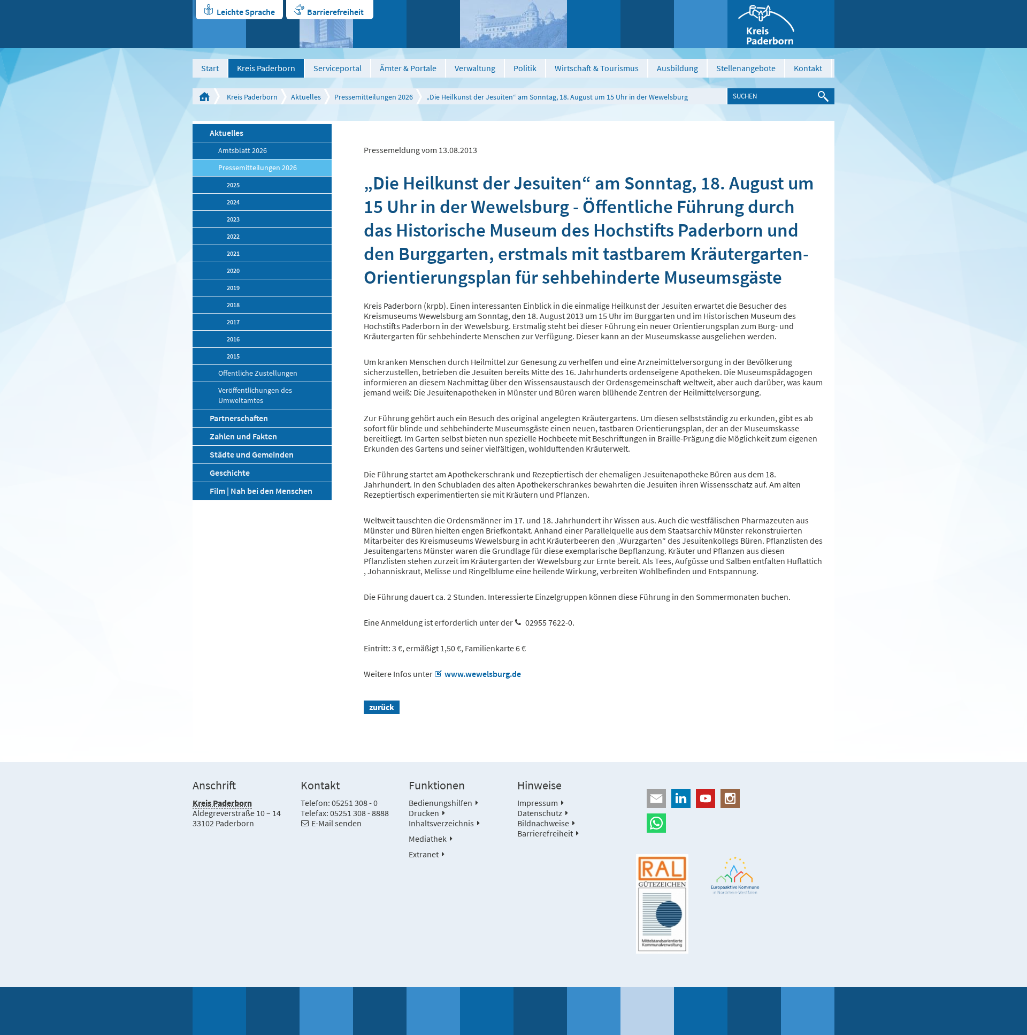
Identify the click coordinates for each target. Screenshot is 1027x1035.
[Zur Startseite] (780, 24)
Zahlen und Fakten (243, 436)
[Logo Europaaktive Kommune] (735, 875)
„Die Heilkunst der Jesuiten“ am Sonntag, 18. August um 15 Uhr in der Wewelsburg (557, 97)
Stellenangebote (746, 68)
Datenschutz (539, 813)
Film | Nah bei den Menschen (261, 490)
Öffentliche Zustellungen (257, 373)
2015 (233, 356)
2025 (233, 185)
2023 (233, 219)
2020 (233, 271)
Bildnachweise (543, 823)
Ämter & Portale (408, 68)
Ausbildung (677, 68)
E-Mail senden (336, 823)
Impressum (537, 802)
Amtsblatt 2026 (242, 150)
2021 (233, 253)
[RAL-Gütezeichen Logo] (662, 904)
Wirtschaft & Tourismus (597, 68)
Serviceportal (337, 68)
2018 (233, 305)
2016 (233, 339)
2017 (233, 322)
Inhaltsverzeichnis (441, 823)
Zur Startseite (204, 96)
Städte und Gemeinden (252, 454)
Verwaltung (475, 68)
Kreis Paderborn (266, 68)
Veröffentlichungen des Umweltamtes (255, 395)
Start (210, 68)
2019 (233, 288)
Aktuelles (306, 97)
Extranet (424, 854)
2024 (233, 202)
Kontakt (808, 68)
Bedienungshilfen (440, 802)
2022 (233, 236)
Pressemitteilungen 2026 (373, 97)
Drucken (424, 813)
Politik (525, 68)
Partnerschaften (239, 418)
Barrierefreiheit (335, 11)
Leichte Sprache (246, 11)
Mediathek (428, 838)
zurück (381, 707)
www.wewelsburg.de (482, 673)
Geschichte (230, 472)
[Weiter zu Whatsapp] (735, 823)
